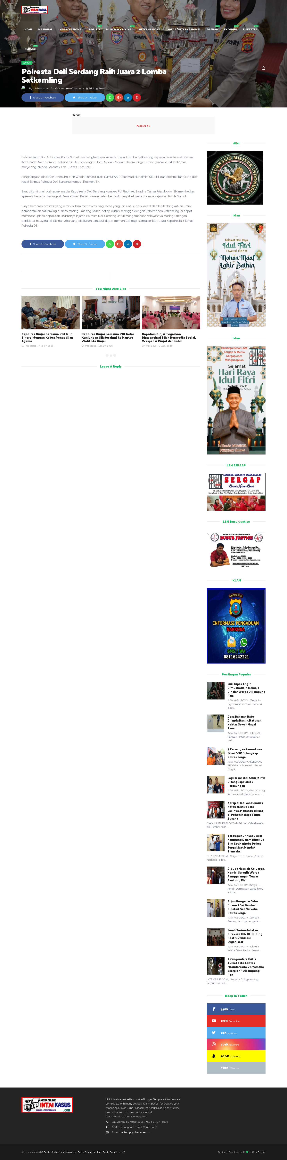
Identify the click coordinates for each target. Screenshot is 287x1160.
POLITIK (94, 29)
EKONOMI (230, 29)
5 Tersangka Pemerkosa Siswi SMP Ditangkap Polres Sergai (244, 752)
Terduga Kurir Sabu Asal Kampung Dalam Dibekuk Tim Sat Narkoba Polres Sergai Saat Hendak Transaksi (245, 843)
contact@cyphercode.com (135, 1132)
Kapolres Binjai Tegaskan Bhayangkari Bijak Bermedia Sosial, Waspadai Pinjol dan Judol (169, 337)
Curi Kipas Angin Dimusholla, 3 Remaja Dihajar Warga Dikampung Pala (246, 689)
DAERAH (212, 29)
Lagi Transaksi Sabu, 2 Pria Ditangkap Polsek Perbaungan (246, 781)
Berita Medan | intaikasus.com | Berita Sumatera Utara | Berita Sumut (80, 1152)
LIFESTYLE (250, 29)
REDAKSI (30, 48)
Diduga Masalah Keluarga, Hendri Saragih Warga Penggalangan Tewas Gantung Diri (246, 874)
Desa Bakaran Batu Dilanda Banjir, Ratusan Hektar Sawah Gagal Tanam (244, 722)
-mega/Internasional (184, 29)
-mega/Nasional (71, 29)
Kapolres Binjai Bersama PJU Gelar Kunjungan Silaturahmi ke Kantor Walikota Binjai (108, 337)
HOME (28, 29)
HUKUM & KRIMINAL (119, 29)
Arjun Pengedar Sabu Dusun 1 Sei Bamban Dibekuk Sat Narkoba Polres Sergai (242, 906)
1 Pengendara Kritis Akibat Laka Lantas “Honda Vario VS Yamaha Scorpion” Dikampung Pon (245, 966)
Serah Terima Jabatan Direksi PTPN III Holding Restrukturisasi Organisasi (244, 935)
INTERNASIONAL (150, 29)
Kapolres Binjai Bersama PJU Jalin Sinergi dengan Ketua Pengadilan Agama (47, 337)
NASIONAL (45, 29)
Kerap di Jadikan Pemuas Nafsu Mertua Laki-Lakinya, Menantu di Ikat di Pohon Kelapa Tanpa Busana (245, 810)
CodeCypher (259, 1152)
